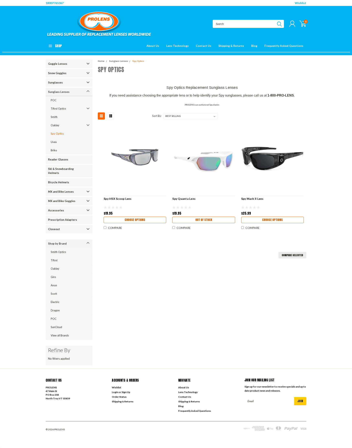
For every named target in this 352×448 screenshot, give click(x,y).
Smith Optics (58, 252)
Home (101, 61)
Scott (54, 293)
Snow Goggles (57, 73)
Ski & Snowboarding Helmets (61, 171)
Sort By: (157, 115)
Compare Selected (292, 255)
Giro (53, 277)
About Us (152, 45)
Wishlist (300, 3)
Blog (254, 45)
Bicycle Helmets (58, 182)
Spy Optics (57, 133)
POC (53, 100)
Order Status (119, 396)
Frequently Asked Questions (283, 45)
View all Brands (60, 335)
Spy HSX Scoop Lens (118, 198)
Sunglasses (55, 82)
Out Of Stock (203, 220)
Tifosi (54, 260)
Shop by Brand (57, 243)
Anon (54, 285)
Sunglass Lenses (58, 91)
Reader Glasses (58, 159)
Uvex (54, 142)
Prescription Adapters (62, 219)
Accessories (56, 210)
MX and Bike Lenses (61, 191)
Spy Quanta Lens (184, 198)
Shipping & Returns (231, 45)
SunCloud (56, 327)
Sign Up (126, 392)
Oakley (55, 125)
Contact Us (203, 45)
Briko (54, 150)
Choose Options (135, 220)
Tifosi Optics (58, 108)
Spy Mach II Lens (252, 198)
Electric (55, 302)
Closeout (54, 229)
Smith (54, 117)
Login (115, 392)
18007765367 (55, 3)
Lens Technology (177, 45)
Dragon (55, 310)
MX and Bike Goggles (61, 201)
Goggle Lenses (57, 63)
